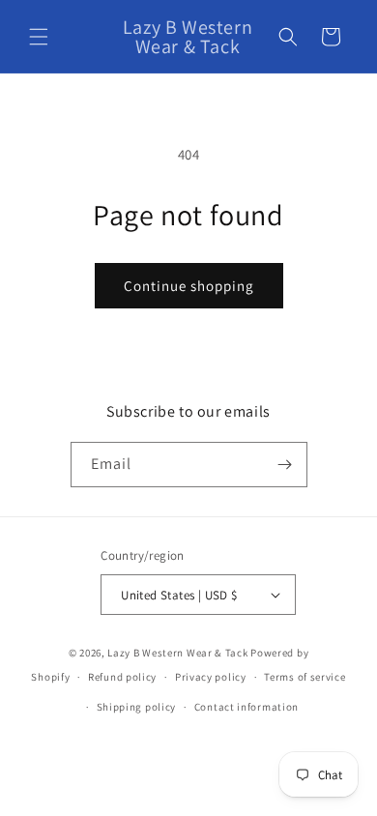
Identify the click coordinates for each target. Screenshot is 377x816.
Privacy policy (210, 677)
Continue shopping (189, 286)
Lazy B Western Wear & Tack (177, 652)
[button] (38, 36)
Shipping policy (137, 707)
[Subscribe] (285, 464)
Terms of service (304, 677)
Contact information (246, 707)
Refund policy (122, 677)
